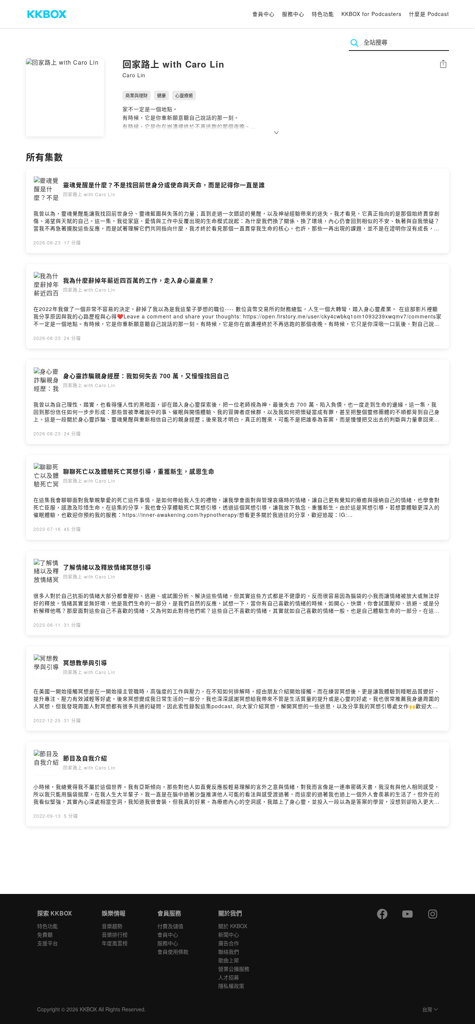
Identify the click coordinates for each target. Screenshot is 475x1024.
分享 (443, 64)
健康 (161, 95)
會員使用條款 (173, 951)
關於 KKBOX (232, 926)
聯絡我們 (228, 951)
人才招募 (228, 977)
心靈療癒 (184, 95)
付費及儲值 (170, 926)
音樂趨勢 (112, 926)
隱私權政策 (231, 985)
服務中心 (293, 13)
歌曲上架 (228, 960)
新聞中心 (228, 934)
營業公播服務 (233, 968)
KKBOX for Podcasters (371, 13)
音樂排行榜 (115, 934)
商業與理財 (136, 95)
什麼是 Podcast (429, 13)
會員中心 (263, 13)
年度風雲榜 (115, 943)
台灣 (427, 1009)
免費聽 (45, 934)
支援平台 (47, 943)
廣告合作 (228, 943)
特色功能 (323, 13)
